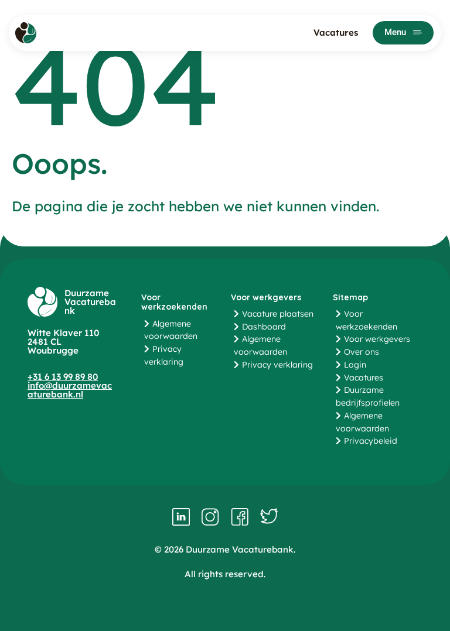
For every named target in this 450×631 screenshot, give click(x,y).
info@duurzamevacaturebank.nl (70, 390)
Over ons (361, 352)
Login (355, 364)
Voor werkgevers (377, 339)
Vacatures (335, 32)
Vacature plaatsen (277, 313)
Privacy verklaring (277, 364)
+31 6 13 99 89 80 (63, 376)
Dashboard (264, 326)
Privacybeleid (370, 440)
